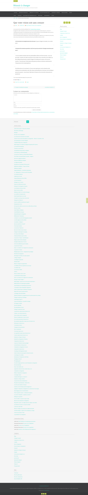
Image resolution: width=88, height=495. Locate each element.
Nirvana (44, 490)
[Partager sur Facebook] (14, 79)
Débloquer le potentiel (18, 396)
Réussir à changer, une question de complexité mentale (24, 408)
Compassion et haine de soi (65, 33)
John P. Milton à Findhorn (18, 210)
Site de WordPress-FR (18, 478)
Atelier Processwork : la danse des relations (22, 128)
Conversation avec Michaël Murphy (20, 152)
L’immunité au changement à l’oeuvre (21, 347)
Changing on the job (18, 358)
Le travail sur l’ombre (18, 269)
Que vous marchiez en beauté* (19, 223)
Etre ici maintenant (17, 329)
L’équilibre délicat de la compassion (20, 142)
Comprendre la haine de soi (19, 349)
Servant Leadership (17, 305)
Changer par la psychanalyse (19, 327)
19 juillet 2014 (21, 25)
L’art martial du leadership (19, 146)
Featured (61, 41)
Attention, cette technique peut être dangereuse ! (23, 386)
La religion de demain (18, 162)
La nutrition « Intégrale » (18, 221)
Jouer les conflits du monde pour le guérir (21, 202)
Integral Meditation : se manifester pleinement (22, 170)
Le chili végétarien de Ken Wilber (20, 219)
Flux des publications (18, 474)
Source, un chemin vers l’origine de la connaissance (23, 277)
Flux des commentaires (18, 476)
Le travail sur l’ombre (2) (49, 87)
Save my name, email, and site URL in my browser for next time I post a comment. (27, 107)
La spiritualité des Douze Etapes (20, 275)
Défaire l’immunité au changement (20, 372)
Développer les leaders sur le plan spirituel (22, 255)
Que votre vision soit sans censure (20, 229)
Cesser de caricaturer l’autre (19, 412)
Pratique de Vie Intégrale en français (20, 186)
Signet (27, 82)
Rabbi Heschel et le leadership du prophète (22, 283)
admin (16, 25)
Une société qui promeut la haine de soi (21, 319)
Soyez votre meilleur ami (18, 366)
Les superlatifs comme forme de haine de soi (22, 333)
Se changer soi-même (18, 303)
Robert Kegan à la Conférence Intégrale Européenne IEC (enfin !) (26, 144)
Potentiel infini (17, 261)
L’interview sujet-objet (18, 406)
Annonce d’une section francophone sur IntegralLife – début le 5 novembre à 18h (29, 138)
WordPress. (47, 490)
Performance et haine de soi (19, 323)
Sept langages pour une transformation (21, 390)
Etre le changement (38, 25)
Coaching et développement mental (20, 351)
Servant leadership (17, 364)
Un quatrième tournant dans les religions (21, 150)
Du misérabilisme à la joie (19, 307)
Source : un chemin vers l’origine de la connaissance (23, 247)
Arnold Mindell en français (19, 212)
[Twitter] (15, 1)
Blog (27, 25)
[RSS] (17, 1)
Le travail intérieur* (17, 180)
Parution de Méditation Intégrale (20, 160)
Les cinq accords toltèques (19, 233)
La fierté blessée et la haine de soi (20, 345)
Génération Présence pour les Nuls (20, 235)
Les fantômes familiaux (18, 174)
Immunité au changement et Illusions (21, 339)
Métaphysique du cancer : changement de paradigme (23, 251)
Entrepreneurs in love (18, 204)
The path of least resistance (35, 29)
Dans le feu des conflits (18, 190)
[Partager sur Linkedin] (18, 79)
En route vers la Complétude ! (19, 134)
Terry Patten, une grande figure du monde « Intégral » (24, 156)
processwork (62, 51)
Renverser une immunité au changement (21, 400)
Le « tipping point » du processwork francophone (23, 172)
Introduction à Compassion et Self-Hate (21, 356)
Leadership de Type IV (18, 299)
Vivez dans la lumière (18, 225)
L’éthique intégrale (17, 257)
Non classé (62, 49)
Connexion (16, 472)
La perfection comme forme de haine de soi (22, 311)
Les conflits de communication (19, 194)
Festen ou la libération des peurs (20, 184)
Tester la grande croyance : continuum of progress (23, 392)
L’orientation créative (18, 325)
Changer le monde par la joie (19, 309)
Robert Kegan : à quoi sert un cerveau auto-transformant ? (24, 281)
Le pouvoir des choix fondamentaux (20, 380)
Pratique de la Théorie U (18, 200)
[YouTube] (14, 1)
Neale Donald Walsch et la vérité (20, 196)
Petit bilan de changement (19, 253)
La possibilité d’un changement (20, 414)
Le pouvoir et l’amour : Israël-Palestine (21, 237)
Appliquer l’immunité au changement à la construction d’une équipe (26, 388)
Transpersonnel (63, 59)
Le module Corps (17, 267)
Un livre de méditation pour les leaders (21, 243)
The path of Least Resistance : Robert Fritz (22, 382)
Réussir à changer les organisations (20, 263)
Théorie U (62, 57)
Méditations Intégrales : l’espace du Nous (21, 166)
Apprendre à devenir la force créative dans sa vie (23, 368)
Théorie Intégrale (63, 55)
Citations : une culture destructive (20, 313)
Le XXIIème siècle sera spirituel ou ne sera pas (22, 265)
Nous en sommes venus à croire (20, 273)
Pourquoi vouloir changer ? (19, 279)
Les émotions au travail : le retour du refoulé (22, 404)
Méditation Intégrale (18, 168)
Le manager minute (17, 374)
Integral (61, 45)
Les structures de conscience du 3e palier (21, 136)
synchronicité (22, 82)
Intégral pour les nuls (18, 176)
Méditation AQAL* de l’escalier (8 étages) (22, 192)
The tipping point (17, 360)
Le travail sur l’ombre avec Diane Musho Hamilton (23, 154)
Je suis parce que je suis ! (18, 331)
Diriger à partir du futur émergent (20, 239)
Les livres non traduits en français (20, 384)
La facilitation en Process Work (20, 188)
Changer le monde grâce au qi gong (21, 87)
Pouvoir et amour (17, 208)
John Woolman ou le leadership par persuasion (22, 285)
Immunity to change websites (19, 378)
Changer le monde (31, 25)
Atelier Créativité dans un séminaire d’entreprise (23, 289)
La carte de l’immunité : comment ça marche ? (22, 394)
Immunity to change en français (65, 43)
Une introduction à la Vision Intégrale (21, 140)
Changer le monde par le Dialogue (20, 297)
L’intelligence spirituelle (18, 259)
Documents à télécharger (18, 130)
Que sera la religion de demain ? (20, 158)
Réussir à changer (21, 5)
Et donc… (16, 271)
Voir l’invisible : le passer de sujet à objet (21, 398)
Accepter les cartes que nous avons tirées (21, 198)
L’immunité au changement (19, 370)
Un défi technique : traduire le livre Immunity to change (24, 410)
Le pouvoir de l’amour (18, 245)
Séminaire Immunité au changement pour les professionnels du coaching (27, 295)
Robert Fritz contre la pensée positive (21, 291)
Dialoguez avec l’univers (18, 182)
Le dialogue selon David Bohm (19, 293)
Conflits (61, 35)
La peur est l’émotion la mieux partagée (21, 343)
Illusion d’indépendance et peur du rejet (21, 317)
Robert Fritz (17, 82)
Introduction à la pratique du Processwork (21, 164)
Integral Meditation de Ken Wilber (20, 178)
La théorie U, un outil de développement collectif (23, 217)
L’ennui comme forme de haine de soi (21, 335)
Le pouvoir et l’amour (18, 249)
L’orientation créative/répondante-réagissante (22, 287)
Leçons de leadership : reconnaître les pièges (22, 301)
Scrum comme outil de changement (20, 315)
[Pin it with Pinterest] (17, 79)
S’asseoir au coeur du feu (18, 148)
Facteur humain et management (65, 39)
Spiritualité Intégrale (64, 53)
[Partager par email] (20, 79)
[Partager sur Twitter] (15, 79)
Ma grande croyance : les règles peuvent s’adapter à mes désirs (25, 402)
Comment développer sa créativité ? (20, 376)
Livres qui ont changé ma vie (65, 47)
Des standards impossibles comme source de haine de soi (24, 321)
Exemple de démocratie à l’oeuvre (20, 241)
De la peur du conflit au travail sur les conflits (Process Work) (25, 206)
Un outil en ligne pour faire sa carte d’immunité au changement (25, 362)
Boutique (16, 132)
